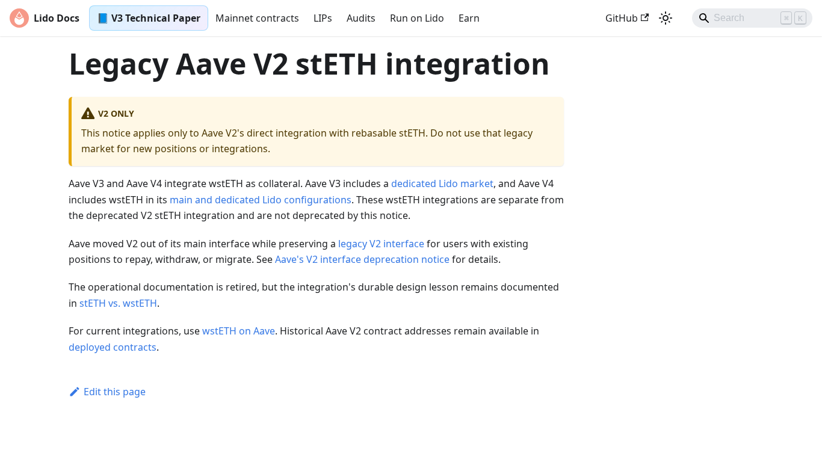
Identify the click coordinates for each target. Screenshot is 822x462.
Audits (361, 18)
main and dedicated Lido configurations (260, 199)
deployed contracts (112, 347)
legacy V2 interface (381, 243)
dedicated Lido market (442, 183)
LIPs (323, 18)
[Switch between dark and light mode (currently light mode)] (665, 18)
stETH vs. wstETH (118, 303)
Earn (469, 18)
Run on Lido (417, 18)
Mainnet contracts (257, 18)
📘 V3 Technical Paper (148, 18)
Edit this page (115, 391)
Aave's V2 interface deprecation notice (362, 259)
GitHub (621, 18)
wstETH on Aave (238, 330)
